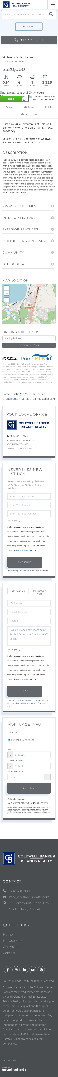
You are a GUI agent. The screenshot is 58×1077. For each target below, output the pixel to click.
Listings (17, 394)
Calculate (29, 788)
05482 (25, 398)
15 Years (29, 740)
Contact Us (12, 448)
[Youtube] (32, 970)
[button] (51, 14)
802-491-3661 (31, 40)
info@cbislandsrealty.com (28, 897)
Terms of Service (38, 703)
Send (24, 691)
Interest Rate (15, 771)
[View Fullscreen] (6, 300)
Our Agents (26, 448)
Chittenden (38, 394)
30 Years (16, 740)
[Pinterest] (41, 970)
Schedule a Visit (39, 592)
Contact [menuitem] (9, 953)
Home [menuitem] (8, 934)
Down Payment (16, 760)
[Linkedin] (24, 970)
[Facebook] (7, 970)
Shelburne (12, 398)
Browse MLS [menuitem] (13, 941)
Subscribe (24, 561)
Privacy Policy (20, 703)
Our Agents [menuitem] (12, 947)
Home (6, 394)
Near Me (29, 26)
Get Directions (29, 345)
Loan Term (13, 732)
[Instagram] (16, 970)
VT (27, 394)
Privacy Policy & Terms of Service (21, 550)
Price (10, 749)
